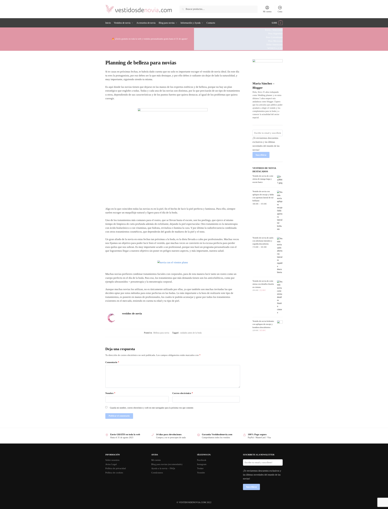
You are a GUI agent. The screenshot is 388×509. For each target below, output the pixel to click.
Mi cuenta (267, 11)
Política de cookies (114, 472)
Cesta (280, 11)
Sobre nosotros (112, 460)
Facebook (201, 460)
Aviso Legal (111, 464)
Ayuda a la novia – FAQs (163, 468)
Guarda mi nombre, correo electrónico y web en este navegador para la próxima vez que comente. (152, 408)
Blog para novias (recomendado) (166, 464)
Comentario (112, 362)
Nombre (110, 393)
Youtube (201, 472)
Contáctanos (157, 472)
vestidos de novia (132, 313)
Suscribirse (261, 155)
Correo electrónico (182, 393)
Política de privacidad (115, 468)
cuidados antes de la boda (191, 333)
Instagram (201, 464)
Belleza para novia (161, 333)
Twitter (200, 468)
